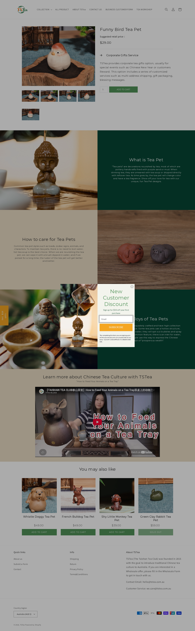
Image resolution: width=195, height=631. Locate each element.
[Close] (132, 286)
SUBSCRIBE (116, 327)
